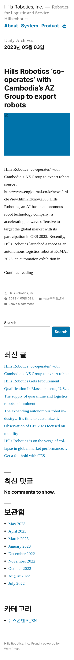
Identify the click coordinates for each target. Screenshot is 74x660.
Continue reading (21, 272)
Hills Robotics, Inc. (23, 7)
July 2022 (16, 583)
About (11, 25)
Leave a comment (21, 304)
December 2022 (21, 553)
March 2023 (18, 538)
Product (50, 25)
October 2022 (19, 568)
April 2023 (17, 531)
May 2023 (16, 523)
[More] (64, 26)
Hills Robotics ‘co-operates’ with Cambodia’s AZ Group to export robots (34, 88)
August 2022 (19, 576)
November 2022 (21, 561)
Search (10, 322)
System (29, 25)
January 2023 (19, 546)
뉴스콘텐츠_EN (53, 298)
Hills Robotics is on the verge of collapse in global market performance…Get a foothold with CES (35, 448)
